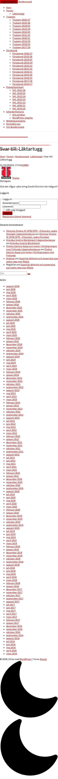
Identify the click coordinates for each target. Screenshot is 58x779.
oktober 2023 (13, 384)
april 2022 (11, 430)
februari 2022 (13, 436)
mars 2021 (11, 469)
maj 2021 (11, 463)
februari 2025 (13, 338)
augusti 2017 (12, 601)
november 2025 (14, 310)
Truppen (10, 16)
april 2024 (11, 365)
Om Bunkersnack (15, 126)
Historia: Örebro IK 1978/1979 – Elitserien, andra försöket (31, 235)
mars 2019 (11, 543)
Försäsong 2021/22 (22, 68)
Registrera (8, 216)
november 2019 (14, 518)
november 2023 (14, 381)
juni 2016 (10, 644)
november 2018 (14, 555)
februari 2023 (13, 402)
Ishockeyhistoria (15, 111)
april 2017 (11, 613)
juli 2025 (10, 322)
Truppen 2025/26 (21, 22)
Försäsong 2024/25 (22, 59)
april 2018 (11, 577)
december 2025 (14, 307)
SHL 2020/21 (18, 105)
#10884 (24, 165)
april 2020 (11, 503)
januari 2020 (12, 512)
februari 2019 (13, 546)
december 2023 (14, 378)
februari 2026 (13, 301)
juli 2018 (10, 567)
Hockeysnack (22, 156)
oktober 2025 (13, 313)
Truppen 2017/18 (21, 47)
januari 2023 (12, 405)
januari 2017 (12, 623)
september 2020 (14, 488)
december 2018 (14, 552)
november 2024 (14, 347)
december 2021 (14, 442)
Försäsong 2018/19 (22, 77)
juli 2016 (10, 641)
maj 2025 (11, 329)
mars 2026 (11, 298)
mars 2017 (11, 616)
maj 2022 (11, 427)
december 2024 (14, 344)
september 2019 (14, 525)
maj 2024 (11, 362)
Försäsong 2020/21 (22, 71)
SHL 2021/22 (18, 102)
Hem (8, 7)
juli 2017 (10, 604)
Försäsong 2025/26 (22, 56)
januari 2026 (12, 304)
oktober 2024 (13, 350)
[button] (29, 719)
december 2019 (14, 515)
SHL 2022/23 (18, 99)
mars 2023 (11, 399)
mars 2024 (11, 368)
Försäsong (11, 50)
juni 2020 (10, 497)
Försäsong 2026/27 (22, 53)
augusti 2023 (12, 390)
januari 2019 (12, 549)
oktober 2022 (13, 411)
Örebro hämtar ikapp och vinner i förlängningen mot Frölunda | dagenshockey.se (31, 248)
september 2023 (14, 387)
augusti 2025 (12, 319)
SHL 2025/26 (18, 90)
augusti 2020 (12, 491)
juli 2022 (10, 420)
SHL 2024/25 (18, 93)
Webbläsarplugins (15, 120)
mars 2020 (11, 506)
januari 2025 (12, 341)
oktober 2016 (13, 632)
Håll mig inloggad (15, 209)
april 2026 (11, 295)
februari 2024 (13, 371)
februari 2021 (13, 472)
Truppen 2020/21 (21, 38)
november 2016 (14, 629)
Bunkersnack (25, 1)
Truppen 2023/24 (21, 28)
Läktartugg (18, 13)
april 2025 (11, 332)
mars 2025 (11, 335)
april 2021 (11, 466)
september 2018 (14, 561)
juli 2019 (10, 531)
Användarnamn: (10, 202)
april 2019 (11, 540)
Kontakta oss (13, 123)
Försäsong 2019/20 (22, 74)
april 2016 (11, 650)
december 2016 (14, 626)
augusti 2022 (12, 417)
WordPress (25, 659)
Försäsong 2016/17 (22, 84)
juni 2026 (10, 289)
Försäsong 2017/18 (22, 81)
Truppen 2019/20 (21, 41)
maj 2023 (11, 393)
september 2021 (14, 451)
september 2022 (14, 414)
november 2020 (14, 482)
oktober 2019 (13, 521)
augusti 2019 (12, 528)
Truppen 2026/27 (21, 19)
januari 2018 (12, 586)
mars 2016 (11, 653)
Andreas (10, 258)
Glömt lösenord (22, 216)
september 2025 (14, 316)
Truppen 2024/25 (21, 25)
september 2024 (14, 353)
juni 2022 (10, 423)
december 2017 (14, 589)
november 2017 (14, 592)
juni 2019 (10, 534)
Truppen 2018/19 (21, 44)
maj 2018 (11, 574)
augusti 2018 (12, 564)
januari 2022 (12, 439)
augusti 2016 (12, 638)
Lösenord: (7, 206)
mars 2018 (11, 580)
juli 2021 (10, 457)
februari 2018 (13, 583)
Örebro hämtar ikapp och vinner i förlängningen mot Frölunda (30, 252)
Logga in (7, 213)
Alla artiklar (18, 114)
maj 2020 (11, 500)
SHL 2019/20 (18, 108)
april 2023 (11, 396)
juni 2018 (10, 570)
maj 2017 (11, 610)
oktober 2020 (13, 485)
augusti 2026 (12, 286)
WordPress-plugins (22, 117)
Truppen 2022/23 (21, 32)
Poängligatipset (15, 87)
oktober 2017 (13, 595)
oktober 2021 (13, 448)
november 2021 (14, 445)
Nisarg (43, 659)
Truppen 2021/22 (21, 35)
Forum (9, 10)
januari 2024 (12, 374)
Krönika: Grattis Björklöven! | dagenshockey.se (30, 240)
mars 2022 (11, 433)
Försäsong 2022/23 (22, 65)
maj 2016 (11, 647)
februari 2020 (13, 509)
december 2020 (14, 479)
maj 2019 (11, 537)
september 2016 (14, 635)
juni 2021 (10, 460)
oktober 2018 (13, 558)
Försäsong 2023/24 (22, 62)
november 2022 (14, 408)
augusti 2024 (12, 356)
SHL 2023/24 (18, 96)
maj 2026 (11, 292)
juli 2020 (10, 494)
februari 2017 (13, 619)
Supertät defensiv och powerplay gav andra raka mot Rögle (30, 266)
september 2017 (14, 598)
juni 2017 (10, 607)
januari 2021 (12, 476)
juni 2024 (10, 359)
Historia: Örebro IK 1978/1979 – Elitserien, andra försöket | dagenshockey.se (31, 232)
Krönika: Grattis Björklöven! (25, 243)
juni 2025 (10, 325)
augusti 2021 (12, 454)
